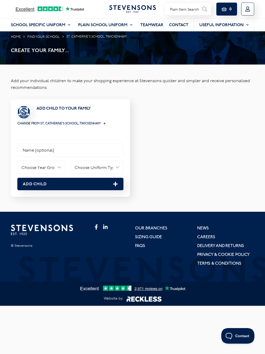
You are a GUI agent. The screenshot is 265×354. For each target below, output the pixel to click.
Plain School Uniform (102, 25)
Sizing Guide (148, 236)
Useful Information (221, 25)
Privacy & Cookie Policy (223, 254)
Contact (178, 25)
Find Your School (43, 36)
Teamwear (151, 25)
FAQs (140, 245)
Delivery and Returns (220, 245)
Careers (206, 236)
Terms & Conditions (219, 263)
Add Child (35, 184)
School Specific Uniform (38, 25)
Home (16, 36)
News (203, 228)
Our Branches (151, 228)
